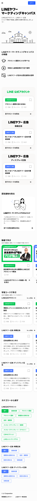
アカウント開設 (26, 411)
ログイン (32, 3)
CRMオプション (9, 434)
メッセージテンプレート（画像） (14, 425)
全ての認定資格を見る (11, 228)
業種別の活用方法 (23, 415)
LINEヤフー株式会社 (21, 497)
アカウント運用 (8, 415)
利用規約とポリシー (7, 497)
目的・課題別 (8, 420)
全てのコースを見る (12, 114)
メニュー (2, 3)
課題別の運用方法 (9, 455)
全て (5, 411)
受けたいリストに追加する (30, 99)
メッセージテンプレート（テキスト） (15, 430)
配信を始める (8, 460)
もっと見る (30, 298)
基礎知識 (14, 411)
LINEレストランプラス (11, 439)
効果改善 (19, 460)
